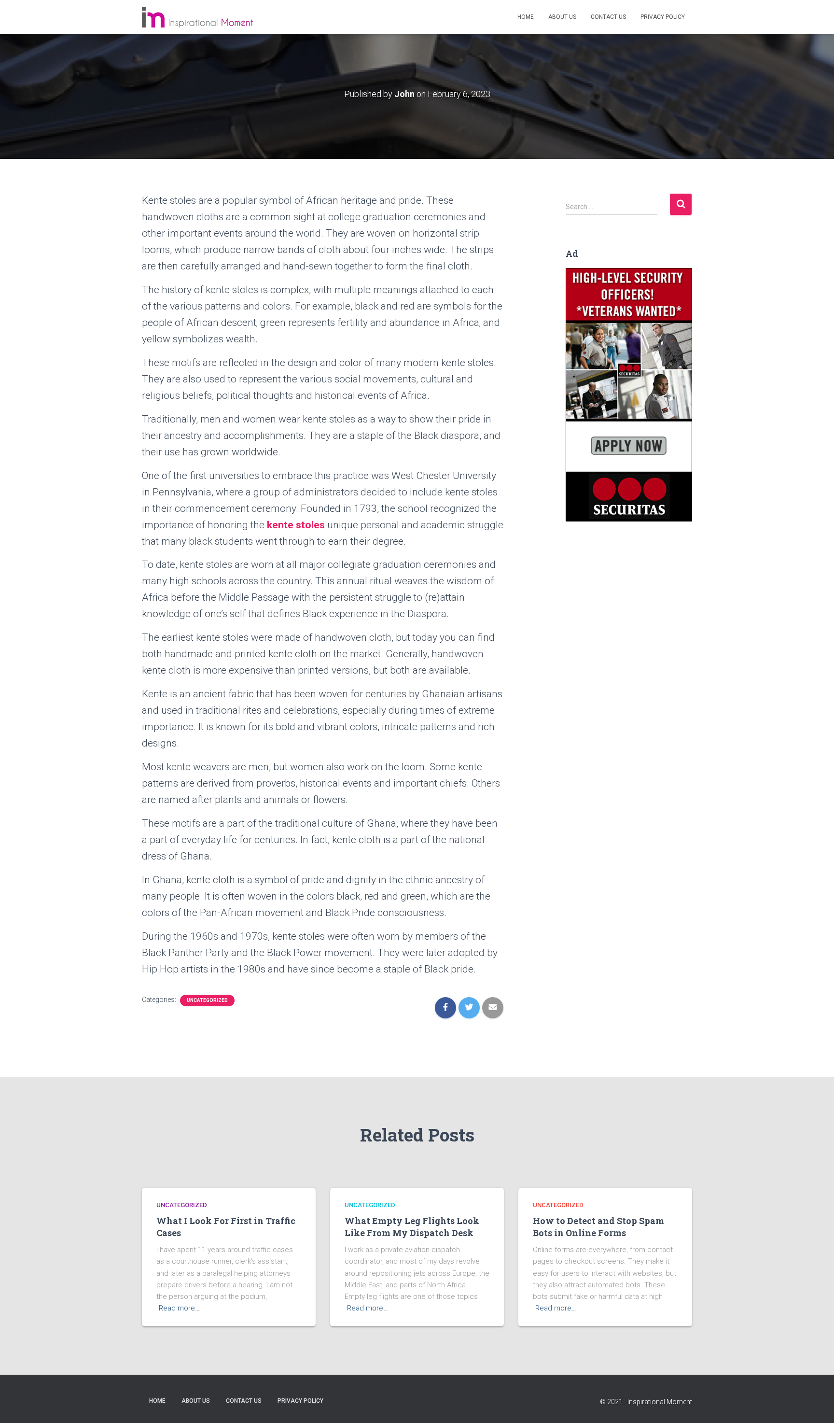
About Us (562, 17)
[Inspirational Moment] (197, 17)
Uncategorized (207, 1000)
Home (525, 17)
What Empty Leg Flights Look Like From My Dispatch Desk (412, 1227)
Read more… (179, 1308)
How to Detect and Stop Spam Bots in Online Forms (598, 1227)
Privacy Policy (662, 17)
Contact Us (608, 17)
